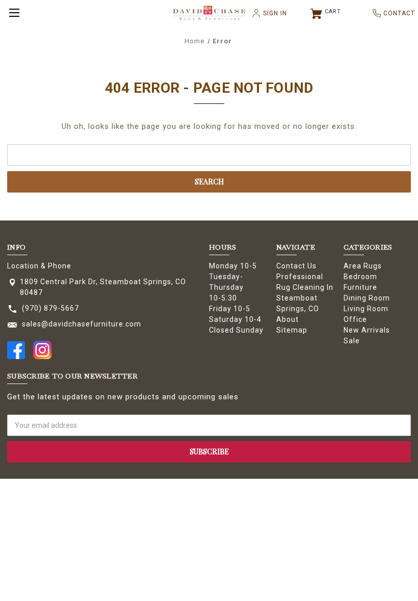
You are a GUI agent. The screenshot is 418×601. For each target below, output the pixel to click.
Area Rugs (363, 266)
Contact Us (296, 266)
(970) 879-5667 (50, 308)
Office (355, 319)
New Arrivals (367, 330)
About (287, 319)
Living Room (366, 309)
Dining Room (367, 298)
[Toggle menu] (12, 12)
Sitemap (291, 330)
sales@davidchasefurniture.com (81, 324)
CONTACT (395, 13)
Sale (352, 341)
